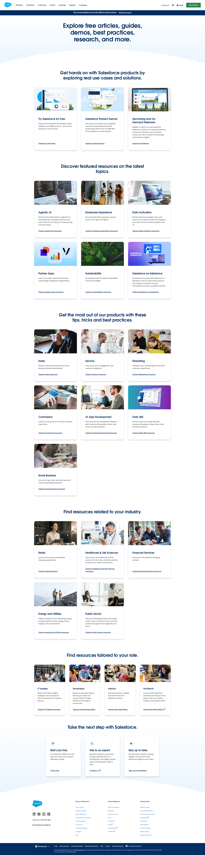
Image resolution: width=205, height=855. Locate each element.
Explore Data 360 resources (144, 433)
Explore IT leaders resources (49, 709)
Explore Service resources (96, 374)
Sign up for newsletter (137, 770)
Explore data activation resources (146, 231)
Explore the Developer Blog (84, 709)
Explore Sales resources (48, 374)
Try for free (55, 770)
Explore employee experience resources (102, 231)
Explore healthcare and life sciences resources (100, 570)
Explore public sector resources (98, 632)
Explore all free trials (47, 143)
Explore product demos (95, 143)
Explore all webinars (141, 143)
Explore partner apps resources (51, 292)
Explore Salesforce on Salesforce (146, 292)
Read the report (125, 12)
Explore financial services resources (147, 571)
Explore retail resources (48, 571)
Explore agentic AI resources (50, 231)
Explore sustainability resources (98, 292)
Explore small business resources (52, 489)
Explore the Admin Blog (117, 709)
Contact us (94, 770)
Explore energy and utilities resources (54, 632)
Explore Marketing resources (144, 374)
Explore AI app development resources (101, 433)
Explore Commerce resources (50, 433)
